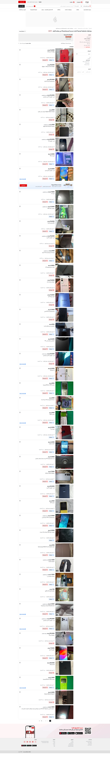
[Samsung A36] (45, 226)
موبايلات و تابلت (68, 9)
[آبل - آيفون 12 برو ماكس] (45, 359)
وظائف (58, 9)
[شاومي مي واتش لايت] (45, 329)
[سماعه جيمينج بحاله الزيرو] (45, 256)
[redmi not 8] (45, 447)
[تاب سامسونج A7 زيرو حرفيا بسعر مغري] (45, 462)
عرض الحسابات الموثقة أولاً (66, 43)
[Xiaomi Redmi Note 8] (45, 697)
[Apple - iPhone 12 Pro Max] (45, 70)
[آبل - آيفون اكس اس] (45, 174)
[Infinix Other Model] (45, 477)
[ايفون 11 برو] (45, 653)
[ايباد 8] (45, 197)
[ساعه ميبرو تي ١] (45, 580)
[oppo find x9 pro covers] (45, 130)
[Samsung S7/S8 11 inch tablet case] (45, 550)
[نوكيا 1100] (45, 418)
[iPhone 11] (45, 374)
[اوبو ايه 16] (45, 159)
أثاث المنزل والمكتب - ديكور (47, 9)
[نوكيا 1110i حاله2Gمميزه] (45, 388)
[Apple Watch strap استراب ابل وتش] (45, 115)
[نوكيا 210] (45, 506)
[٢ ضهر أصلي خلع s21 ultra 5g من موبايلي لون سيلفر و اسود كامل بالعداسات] (45, 712)
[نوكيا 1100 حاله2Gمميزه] (45, 683)
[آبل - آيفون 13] (45, 144)
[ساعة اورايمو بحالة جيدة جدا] (45, 403)
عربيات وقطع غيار (87, 9)
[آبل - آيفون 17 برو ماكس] (45, 624)
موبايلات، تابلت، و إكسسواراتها (83, 28)
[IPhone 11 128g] (45, 55)
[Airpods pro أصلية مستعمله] (45, 609)
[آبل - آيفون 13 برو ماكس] (45, 100)
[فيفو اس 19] (45, 638)
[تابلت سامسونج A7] (45, 271)
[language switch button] (40, 2)
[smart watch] (45, 565)
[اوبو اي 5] (45, 432)
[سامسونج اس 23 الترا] (45, 85)
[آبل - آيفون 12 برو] (45, 241)
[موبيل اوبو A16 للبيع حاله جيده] (45, 535)
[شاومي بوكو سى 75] (45, 344)
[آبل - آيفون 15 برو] (45, 491)
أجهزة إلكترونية (33, 9)
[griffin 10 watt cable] (45, 594)
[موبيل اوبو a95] (45, 212)
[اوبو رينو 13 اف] (45, 300)
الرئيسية (90, 28)
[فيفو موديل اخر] (45, 285)
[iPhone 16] (45, 668)
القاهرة (75, 28)
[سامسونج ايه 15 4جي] (45, 315)
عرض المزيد (88, 47)
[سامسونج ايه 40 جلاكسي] (45, 521)
